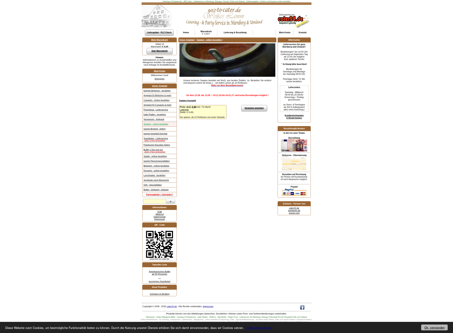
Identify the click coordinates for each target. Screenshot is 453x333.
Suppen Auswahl (187, 100)
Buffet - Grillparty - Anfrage (156, 190)
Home (186, 32)
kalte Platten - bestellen (155, 114)
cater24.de (294, 208)
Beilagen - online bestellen (156, 166)
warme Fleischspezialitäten (157, 161)
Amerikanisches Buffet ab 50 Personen (159, 272)
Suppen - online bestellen (156, 124)
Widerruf (160, 214)
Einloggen (160, 79)
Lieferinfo (184, 110)
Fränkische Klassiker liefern (157, 145)
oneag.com (294, 213)
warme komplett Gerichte (155, 133)
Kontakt (303, 32)
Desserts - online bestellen (156, 170)
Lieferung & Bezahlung (235, 32)
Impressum (159, 219)
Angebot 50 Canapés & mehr (157, 105)
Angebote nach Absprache (156, 180)
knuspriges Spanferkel (159, 281)
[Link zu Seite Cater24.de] (293, 13)
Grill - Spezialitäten (153, 185)
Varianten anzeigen (254, 108)
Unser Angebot (159, 86)
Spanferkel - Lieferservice (156, 139)
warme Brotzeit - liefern (155, 129)
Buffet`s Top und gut (154, 151)
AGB (159, 212)
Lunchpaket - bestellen (154, 175)
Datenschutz (160, 217)
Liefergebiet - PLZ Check (159, 32)
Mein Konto (159, 71)
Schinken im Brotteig (160, 294)
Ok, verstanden (434, 327)
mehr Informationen (259, 327)
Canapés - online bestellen (157, 100)
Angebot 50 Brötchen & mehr (157, 95)
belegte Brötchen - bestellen (157, 90)
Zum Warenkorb (159, 51)
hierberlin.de (294, 210)
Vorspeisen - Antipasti (154, 119)
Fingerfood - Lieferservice (156, 110)
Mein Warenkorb (159, 40)
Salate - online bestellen (155, 156)
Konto (284, 32)
